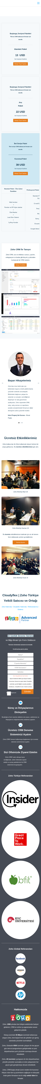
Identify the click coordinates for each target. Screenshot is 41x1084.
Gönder (27, 691)
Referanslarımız (33, 607)
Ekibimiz (20, 609)
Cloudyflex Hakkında (20, 607)
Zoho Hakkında (7, 607)
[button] (2, 383)
